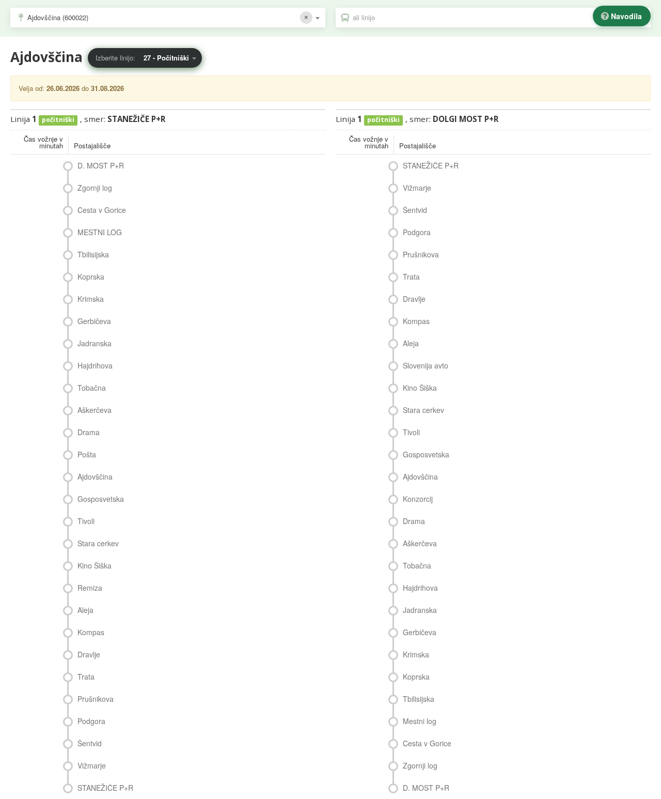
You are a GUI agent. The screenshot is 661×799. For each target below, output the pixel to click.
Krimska (90, 299)
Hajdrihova (95, 365)
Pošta (86, 454)
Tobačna (91, 387)
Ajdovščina (95, 476)
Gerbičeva (94, 321)
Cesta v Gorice (101, 210)
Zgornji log (94, 187)
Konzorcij (418, 499)
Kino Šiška (94, 565)
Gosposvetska (100, 499)
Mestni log (419, 721)
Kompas (90, 632)
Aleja (85, 610)
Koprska (90, 276)
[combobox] (167, 17)
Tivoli (86, 521)
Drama (88, 432)
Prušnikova (95, 699)
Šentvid (89, 743)
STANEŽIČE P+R (105, 787)
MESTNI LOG (99, 232)
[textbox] (498, 17)
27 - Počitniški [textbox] (166, 58)
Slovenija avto (425, 365)
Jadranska (94, 343)
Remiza (89, 587)
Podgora (91, 721)
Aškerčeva (94, 410)
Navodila (626, 16)
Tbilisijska (93, 254)
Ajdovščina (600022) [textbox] (57, 17)
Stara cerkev (98, 543)
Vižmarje (91, 765)
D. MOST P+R (100, 165)
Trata (86, 676)
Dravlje (88, 654)
